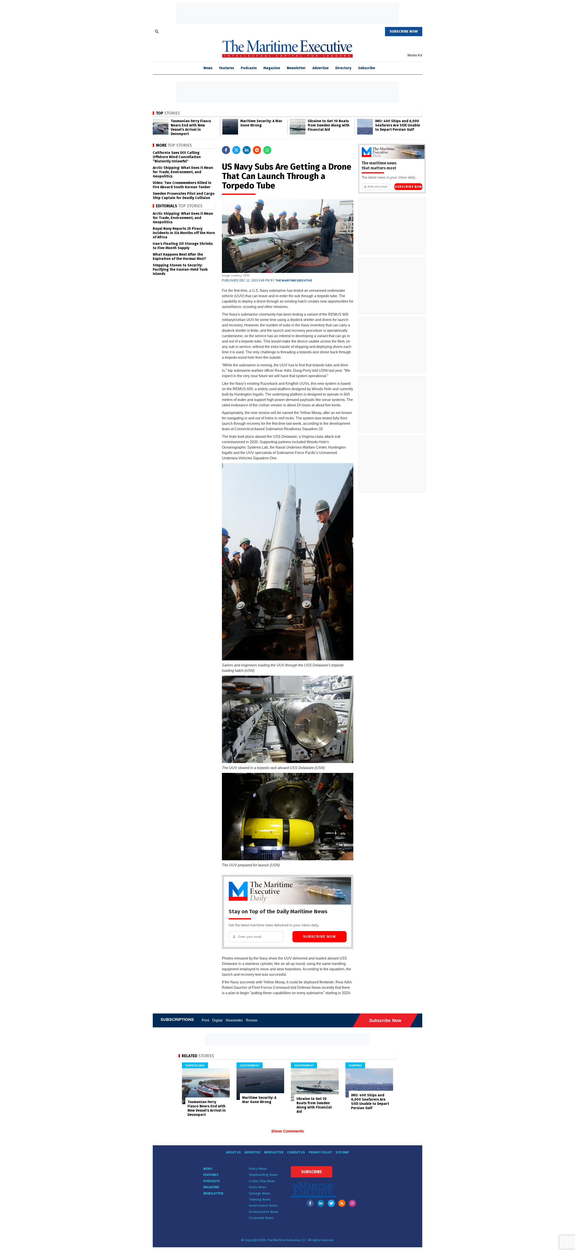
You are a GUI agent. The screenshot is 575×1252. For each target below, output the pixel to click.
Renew (251, 1020)
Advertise (320, 68)
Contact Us (296, 1152)
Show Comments (287, 1131)
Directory (343, 68)
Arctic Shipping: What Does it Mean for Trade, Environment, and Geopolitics (183, 172)
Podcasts (249, 68)
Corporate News (261, 1218)
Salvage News (259, 1193)
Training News (260, 1199)
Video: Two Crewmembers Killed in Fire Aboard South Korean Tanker (182, 185)
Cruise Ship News (262, 1181)
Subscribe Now (319, 936)
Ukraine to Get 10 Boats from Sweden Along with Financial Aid (328, 125)
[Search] (157, 32)
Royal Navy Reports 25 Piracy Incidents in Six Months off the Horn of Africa (184, 232)
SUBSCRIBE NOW (403, 31)
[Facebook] (310, 1203)
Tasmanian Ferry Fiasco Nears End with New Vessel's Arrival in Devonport (191, 127)
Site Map (342, 1152)
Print (205, 1020)
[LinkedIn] (320, 1203)
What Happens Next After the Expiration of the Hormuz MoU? (179, 256)
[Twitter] (331, 1203)
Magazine (271, 68)
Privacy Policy (320, 1152)
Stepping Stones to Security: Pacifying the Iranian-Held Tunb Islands (180, 269)
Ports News (257, 1187)
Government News (263, 1205)
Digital (217, 1020)
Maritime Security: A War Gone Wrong (261, 123)
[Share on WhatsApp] (267, 150)
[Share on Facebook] (226, 150)
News (207, 1169)
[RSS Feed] (341, 1203)
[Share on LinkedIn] (247, 150)
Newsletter (296, 68)
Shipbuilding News (263, 1175)
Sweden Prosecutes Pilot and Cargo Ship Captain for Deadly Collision (184, 195)
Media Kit (414, 55)
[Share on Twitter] (236, 150)
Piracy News (258, 1169)
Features (226, 68)
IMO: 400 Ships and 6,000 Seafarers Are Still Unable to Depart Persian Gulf (397, 125)
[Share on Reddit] (257, 150)
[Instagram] (352, 1203)
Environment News (263, 1212)
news (207, 68)
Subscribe (366, 68)
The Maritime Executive (293, 280)
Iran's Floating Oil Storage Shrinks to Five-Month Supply (183, 245)
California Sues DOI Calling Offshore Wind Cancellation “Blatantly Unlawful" (177, 156)
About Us (233, 1152)
